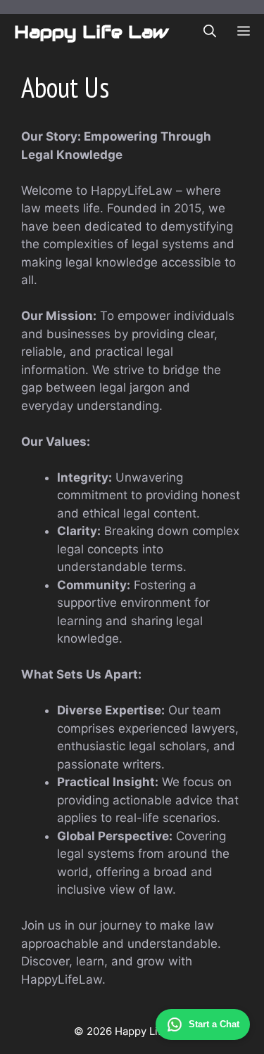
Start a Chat (214, 1024)
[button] (210, 31)
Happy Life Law (91, 31)
